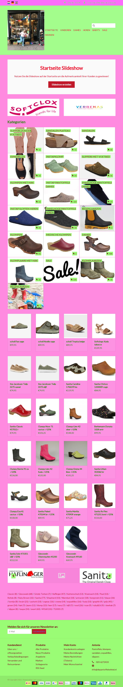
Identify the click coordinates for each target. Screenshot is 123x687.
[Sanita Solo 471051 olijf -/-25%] (19, 538)
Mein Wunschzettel (73, 664)
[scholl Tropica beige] (75, 326)
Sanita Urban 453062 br (100, 470)
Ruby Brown (26, 598)
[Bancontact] (54, 683)
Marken (49, 35)
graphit (97, 601)
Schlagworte (42, 664)
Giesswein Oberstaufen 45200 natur (47, 555)
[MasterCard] (34, 683)
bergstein (96, 598)
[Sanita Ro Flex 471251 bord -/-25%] (104, 495)
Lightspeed (37, 680)
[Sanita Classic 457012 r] (19, 410)
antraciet (82, 598)
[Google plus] (92, 626)
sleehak (110, 605)
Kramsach (91, 594)
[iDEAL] (27, 683)
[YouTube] (102, 626)
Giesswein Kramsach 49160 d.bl (74, 555)
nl (9, 3)
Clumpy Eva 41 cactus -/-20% (17, 513)
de (12, 3)
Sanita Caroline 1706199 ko (73, 385)
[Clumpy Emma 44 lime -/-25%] (75, 453)
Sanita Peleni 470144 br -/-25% (46, 513)
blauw (110, 598)
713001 (58, 609)
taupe (24, 609)
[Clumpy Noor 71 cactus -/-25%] (47, 410)
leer (52, 605)
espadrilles (74, 601)
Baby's (96, 30)
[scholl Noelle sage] (47, 326)
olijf (70, 605)
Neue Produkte (43, 653)
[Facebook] (81, 626)
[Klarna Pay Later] (113, 683)
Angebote (40, 656)
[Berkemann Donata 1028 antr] (104, 410)
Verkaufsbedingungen (18, 656)
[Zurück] (13, 576)
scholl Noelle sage (46, 341)
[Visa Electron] (73, 683)
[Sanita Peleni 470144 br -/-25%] (47, 495)
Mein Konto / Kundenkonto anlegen (101, 3)
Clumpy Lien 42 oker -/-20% (73, 428)
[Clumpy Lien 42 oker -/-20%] (75, 410)
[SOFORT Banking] (60, 683)
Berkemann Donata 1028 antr (103, 428)
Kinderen (65, 30)
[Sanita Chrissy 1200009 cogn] (104, 368)
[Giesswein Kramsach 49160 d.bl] (75, 538)
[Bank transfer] (47, 683)
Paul (104, 594)
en (16, 3)
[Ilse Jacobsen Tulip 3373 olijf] (47, 368)
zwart (35, 609)
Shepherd (53, 598)
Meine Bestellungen (73, 653)
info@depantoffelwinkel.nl (104, 669)
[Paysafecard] (67, 683)
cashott (35, 601)
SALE (104, 30)
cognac (48, 601)
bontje (13, 601)
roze (87, 605)
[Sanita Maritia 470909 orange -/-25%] (75, 495)
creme (60, 601)
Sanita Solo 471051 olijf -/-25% (19, 555)
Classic (12, 594)
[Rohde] (62, 575)
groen (12, 605)
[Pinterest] (97, 626)
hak (22, 605)
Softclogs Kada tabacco (101, 343)
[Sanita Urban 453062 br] (104, 453)
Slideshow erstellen (61, 84)
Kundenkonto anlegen (74, 649)
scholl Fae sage (17, 341)
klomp (42, 605)
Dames (77, 30)
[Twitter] (86, 626)
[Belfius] (86, 683)
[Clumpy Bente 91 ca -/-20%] (19, 453)
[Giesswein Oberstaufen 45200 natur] (47, 538)
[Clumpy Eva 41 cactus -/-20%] (19, 495)
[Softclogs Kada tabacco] (104, 326)
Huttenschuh (75, 594)
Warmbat (68, 598)
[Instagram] (113, 626)
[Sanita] (98, 575)
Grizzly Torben (42, 594)
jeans (31, 605)
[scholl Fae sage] (19, 326)
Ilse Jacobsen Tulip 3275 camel (19, 385)
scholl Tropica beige (75, 341)
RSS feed (40, 668)
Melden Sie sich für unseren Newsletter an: (33, 626)
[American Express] (93, 683)
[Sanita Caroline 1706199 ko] (75, 368)
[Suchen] (94, 25)
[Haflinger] (26, 575)
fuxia (87, 601)
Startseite (51, 30)
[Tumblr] (107, 626)
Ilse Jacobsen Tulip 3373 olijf (47, 385)
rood (78, 605)
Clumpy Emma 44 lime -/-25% (74, 470)
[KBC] (99, 683)
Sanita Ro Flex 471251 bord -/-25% (103, 513)
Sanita (40, 598)
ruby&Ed (98, 605)
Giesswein (26, 594)
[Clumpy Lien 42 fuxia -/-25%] (47, 453)
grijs (108, 601)
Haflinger (58, 594)
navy (61, 605)
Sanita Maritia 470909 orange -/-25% (73, 513)
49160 (47, 609)
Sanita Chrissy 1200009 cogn (101, 385)
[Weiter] (110, 576)
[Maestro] (80, 683)
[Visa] (41, 683)
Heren (86, 30)
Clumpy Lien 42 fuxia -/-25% (45, 470)
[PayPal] (106, 683)
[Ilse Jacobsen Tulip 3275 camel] (19, 368)
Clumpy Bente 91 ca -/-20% (19, 470)
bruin (23, 601)
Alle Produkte (42, 649)
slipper (13, 609)
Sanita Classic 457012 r (16, 428)
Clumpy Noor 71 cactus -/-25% (45, 428)
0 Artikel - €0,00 (73, 3)
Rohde (12, 598)
